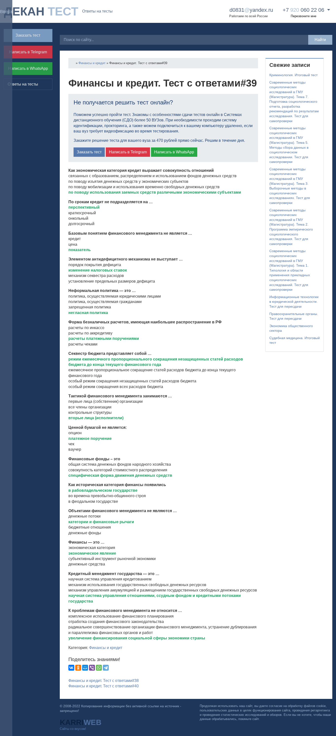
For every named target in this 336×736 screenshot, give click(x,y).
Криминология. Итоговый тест (293, 75)
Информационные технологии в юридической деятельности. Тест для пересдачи (294, 301)
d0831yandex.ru (250, 10)
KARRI (80, 722)
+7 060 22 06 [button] (303, 10)
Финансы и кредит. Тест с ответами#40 (103, 686)
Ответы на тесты (97, 11)
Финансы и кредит (92, 63)
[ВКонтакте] (71, 668)
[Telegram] (106, 668)
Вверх (6, 11)
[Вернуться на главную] (73, 63)
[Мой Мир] (85, 668)
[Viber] (92, 668)
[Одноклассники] (78, 668)
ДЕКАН (41, 11)
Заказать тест (27, 35)
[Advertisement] (294, 430)
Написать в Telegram (28, 52)
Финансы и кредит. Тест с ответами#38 (103, 680)
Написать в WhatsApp (28, 68)
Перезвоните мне (303, 16)
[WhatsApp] (99, 668)
